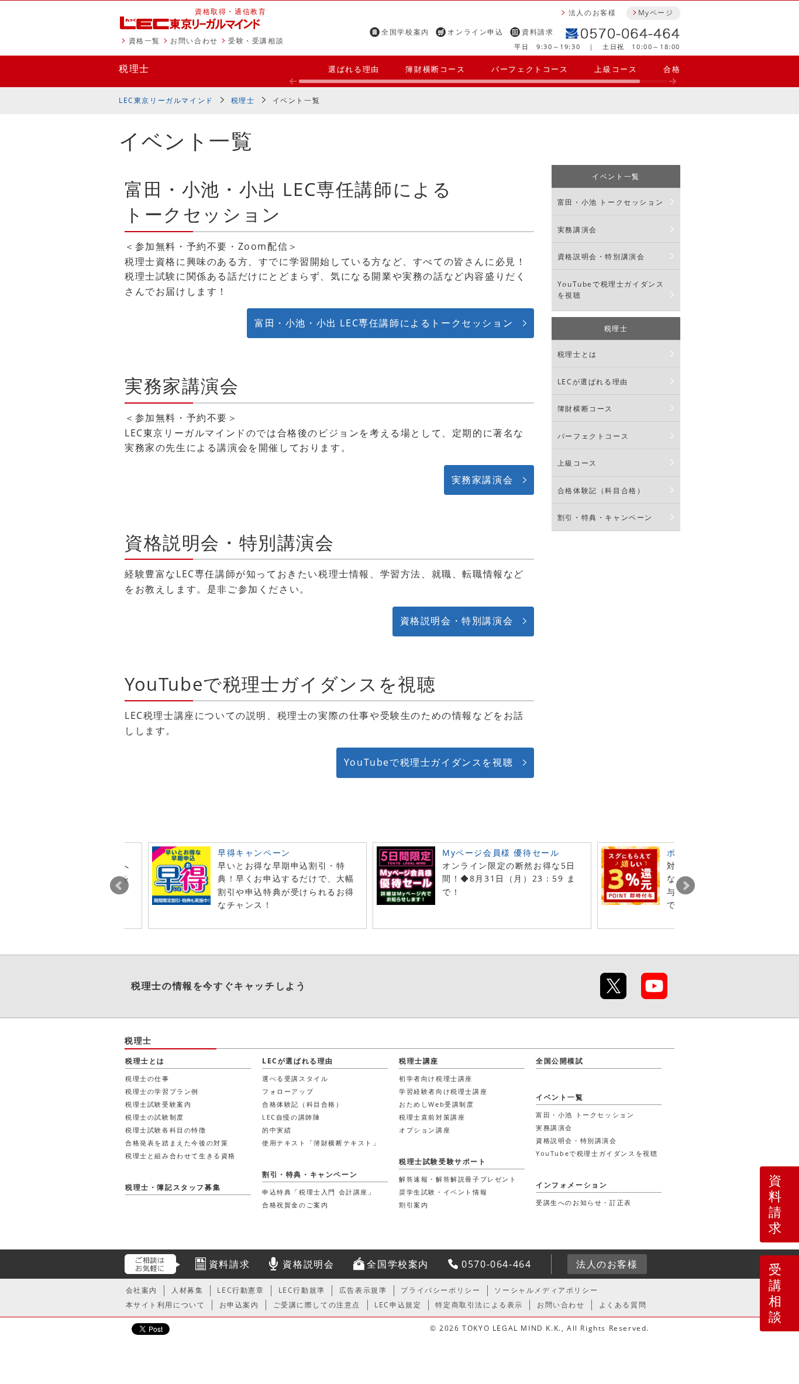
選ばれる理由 (354, 69)
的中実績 (276, 1129)
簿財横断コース (435, 69)
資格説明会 (308, 1264)
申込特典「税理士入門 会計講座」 (319, 1191)
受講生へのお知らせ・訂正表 (584, 1202)
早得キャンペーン (254, 852)
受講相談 (776, 1293)
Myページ (655, 12)
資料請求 (537, 31)
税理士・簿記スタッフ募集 (173, 1187)
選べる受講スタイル (295, 1078)
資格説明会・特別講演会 (457, 620)
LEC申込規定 (397, 1304)
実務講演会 (577, 230)
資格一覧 (144, 40)
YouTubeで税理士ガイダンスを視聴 (428, 762)
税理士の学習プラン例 (162, 1091)
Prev (119, 885)
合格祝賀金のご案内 (295, 1204)
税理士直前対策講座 (432, 1117)
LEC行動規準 (301, 1290)
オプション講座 (424, 1129)
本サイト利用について (165, 1304)
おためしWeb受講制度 (436, 1104)
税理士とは (577, 354)
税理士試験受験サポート (443, 1161)
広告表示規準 (363, 1290)
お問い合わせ (194, 40)
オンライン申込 (475, 31)
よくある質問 (623, 1304)
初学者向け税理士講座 (436, 1078)
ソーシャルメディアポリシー (546, 1290)
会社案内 (141, 1290)
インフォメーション (571, 1185)
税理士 (134, 68)
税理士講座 (419, 1061)
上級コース (615, 69)
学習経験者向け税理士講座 (443, 1091)
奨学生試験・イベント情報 (443, 1191)
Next (685, 885)
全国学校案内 (405, 31)
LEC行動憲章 (240, 1290)
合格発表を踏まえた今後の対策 (176, 1142)
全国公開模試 (560, 1061)
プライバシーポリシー (440, 1290)
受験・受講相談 (256, 40)
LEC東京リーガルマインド (166, 100)
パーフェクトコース (529, 69)
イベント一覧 (297, 100)
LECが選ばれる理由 (592, 382)
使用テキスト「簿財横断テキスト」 (321, 1142)
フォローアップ (288, 1091)
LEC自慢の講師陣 (291, 1117)
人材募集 (187, 1290)
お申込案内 (239, 1304)
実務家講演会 (483, 479)
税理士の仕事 (147, 1078)
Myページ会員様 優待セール (500, 852)
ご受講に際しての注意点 (317, 1304)
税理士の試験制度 (154, 1117)
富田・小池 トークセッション (610, 202)
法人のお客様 (593, 12)
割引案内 (413, 1204)
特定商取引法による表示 (479, 1304)
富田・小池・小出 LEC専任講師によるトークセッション (383, 322)
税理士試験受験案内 (158, 1104)
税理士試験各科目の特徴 (165, 1129)
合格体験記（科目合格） (601, 490)
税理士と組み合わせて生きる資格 (180, 1155)
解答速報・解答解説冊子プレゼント (458, 1179)
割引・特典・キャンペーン (605, 517)
